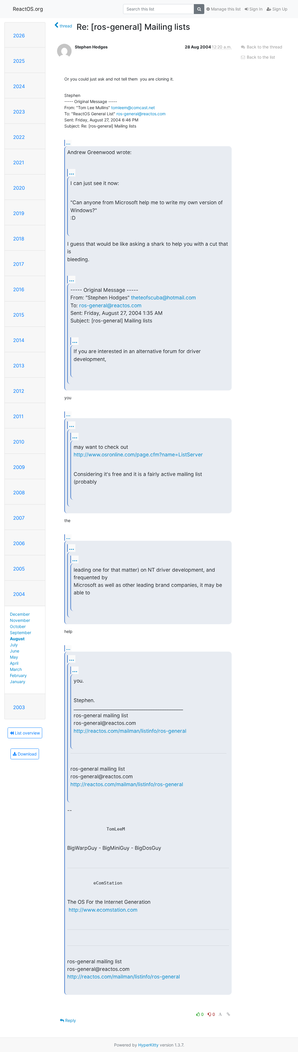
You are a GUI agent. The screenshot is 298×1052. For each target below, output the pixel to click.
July (14, 644)
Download (27, 753)
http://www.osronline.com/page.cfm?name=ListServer (138, 454)
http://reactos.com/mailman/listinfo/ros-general (130, 731)
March (16, 669)
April (14, 663)
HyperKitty (148, 1044)
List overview (27, 732)
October (18, 626)
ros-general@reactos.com (141, 113)
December (20, 614)
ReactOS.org (28, 9)
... (68, 143)
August (17, 638)
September (20, 632)
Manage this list (225, 8)
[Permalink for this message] (228, 1014)
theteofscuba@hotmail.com (163, 297)
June (14, 650)
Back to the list (260, 57)
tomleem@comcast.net (133, 107)
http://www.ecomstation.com (103, 910)
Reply (70, 1020)
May (14, 657)
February (18, 675)
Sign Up (279, 8)
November (20, 620)
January (17, 681)
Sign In (255, 8)
